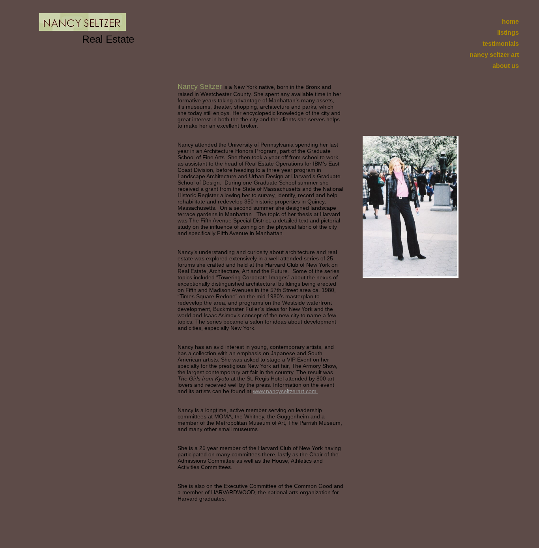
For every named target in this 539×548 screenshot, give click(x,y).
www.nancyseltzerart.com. (285, 391)
